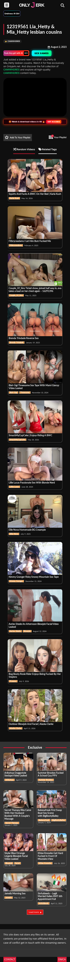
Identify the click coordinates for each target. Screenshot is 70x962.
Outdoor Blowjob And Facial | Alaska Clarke (31, 724)
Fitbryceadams (16, 245)
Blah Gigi (13, 392)
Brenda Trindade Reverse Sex (24, 338)
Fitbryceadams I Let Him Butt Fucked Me (30, 241)
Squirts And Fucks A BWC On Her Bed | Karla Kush (35, 194)
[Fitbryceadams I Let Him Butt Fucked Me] (35, 222)
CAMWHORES (12, 41)
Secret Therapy (11, 823)
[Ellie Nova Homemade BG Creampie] (35, 511)
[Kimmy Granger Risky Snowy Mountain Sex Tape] (35, 558)
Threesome (25, 392)
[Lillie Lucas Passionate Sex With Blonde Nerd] (35, 464)
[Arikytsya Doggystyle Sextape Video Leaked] (18, 762)
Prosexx (13, 681)
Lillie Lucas (14, 487)
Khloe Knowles (45, 863)
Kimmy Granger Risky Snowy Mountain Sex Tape (34, 577)
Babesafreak (44, 820)
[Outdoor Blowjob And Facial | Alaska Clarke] (35, 705)
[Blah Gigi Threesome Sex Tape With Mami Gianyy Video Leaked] (35, 366)
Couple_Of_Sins (16, 295)
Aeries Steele (15, 631)
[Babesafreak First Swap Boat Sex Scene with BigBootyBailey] (52, 799)
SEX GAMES (41, 53)
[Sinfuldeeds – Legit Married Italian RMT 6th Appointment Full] (52, 882)
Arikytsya (9, 780)
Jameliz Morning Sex (14, 893)
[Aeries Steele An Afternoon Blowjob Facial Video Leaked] (35, 605)
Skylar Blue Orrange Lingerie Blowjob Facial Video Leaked (16, 856)
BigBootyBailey (58, 820)
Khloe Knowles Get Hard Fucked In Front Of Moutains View (50, 856)
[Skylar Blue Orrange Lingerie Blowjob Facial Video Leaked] (18, 842)
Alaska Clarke (15, 728)
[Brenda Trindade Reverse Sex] (35, 319)
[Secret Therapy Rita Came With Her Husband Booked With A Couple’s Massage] (18, 799)
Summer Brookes (46, 780)
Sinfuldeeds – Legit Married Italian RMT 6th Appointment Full (50, 896)
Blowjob (27, 631)
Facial (17, 863)
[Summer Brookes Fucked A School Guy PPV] (52, 762)
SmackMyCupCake (17, 440)
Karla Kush (14, 198)
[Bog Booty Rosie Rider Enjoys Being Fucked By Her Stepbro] (35, 655)
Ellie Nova (14, 534)
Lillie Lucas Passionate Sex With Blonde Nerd (32, 483)
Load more (34, 912)
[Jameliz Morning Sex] (18, 882)
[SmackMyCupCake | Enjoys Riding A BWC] (35, 416)
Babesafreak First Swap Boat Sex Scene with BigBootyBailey (50, 813)
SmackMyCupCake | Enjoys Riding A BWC (30, 435)
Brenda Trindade (16, 342)
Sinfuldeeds (43, 903)
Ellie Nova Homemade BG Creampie (27, 530)
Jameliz (8, 898)
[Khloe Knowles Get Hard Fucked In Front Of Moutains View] (52, 842)
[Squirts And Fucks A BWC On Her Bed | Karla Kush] (35, 175)
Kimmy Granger (16, 581)
